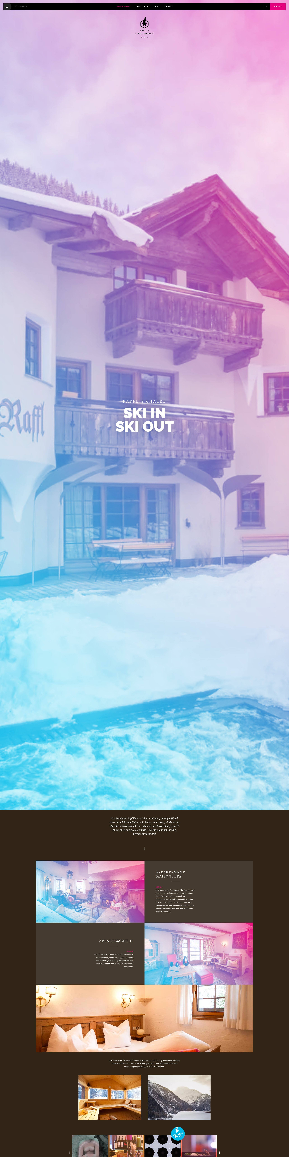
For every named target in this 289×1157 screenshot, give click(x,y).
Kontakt (168, 7)
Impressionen (142, 7)
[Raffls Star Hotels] (144, 27)
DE (267, 7)
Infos (156, 7)
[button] (109, 1097)
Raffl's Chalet (123, 7)
